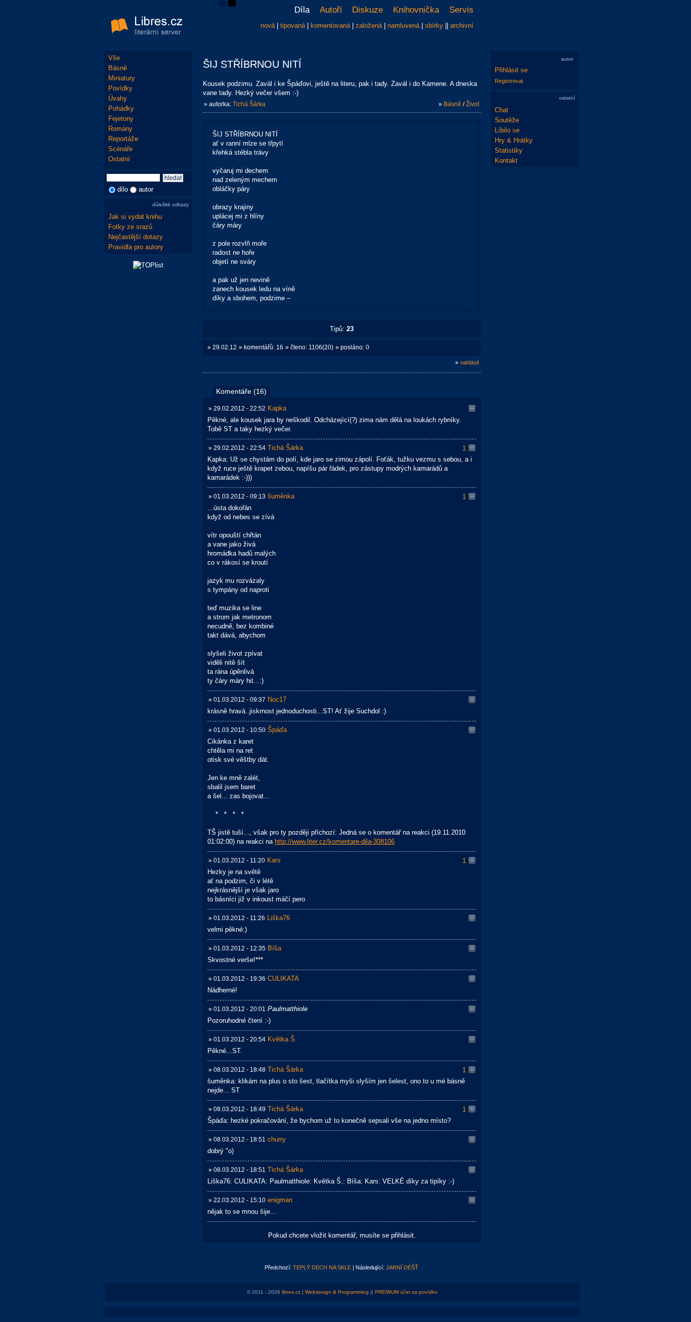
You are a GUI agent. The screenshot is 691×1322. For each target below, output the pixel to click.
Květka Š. (282, 1039)
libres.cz (291, 1292)
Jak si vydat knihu (135, 216)
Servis (461, 10)
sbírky (434, 25)
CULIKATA (283, 978)
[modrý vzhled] (222, 4)
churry (277, 1139)
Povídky (120, 88)
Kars (274, 860)
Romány (120, 128)
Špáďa (277, 730)
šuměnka (281, 496)
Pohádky (121, 108)
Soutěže (507, 120)
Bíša (274, 948)
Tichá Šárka (249, 104)
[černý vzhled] (232, 4)
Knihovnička (416, 10)
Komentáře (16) (241, 391)
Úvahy (117, 98)
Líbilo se (507, 130)
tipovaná (292, 25)
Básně (117, 68)
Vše (114, 58)
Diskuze (367, 10)
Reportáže (123, 139)
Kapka (277, 408)
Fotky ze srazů (130, 227)
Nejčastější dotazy (135, 237)
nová (268, 25)
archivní (461, 25)
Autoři (331, 10)
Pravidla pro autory (135, 247)
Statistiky (509, 150)
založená (369, 25)
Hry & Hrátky (514, 140)
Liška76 (278, 918)
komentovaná (330, 25)
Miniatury (121, 78)
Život (472, 104)
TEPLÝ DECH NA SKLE (322, 1267)
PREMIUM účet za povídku (406, 1292)
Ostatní (119, 159)
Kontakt (506, 160)
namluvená (403, 25)
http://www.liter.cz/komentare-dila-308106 (335, 841)
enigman (280, 1200)
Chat (501, 110)
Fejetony (121, 118)
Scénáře (120, 149)
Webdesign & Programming (337, 1292)
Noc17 (277, 699)
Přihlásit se (511, 70)
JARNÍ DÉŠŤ (402, 1267)
